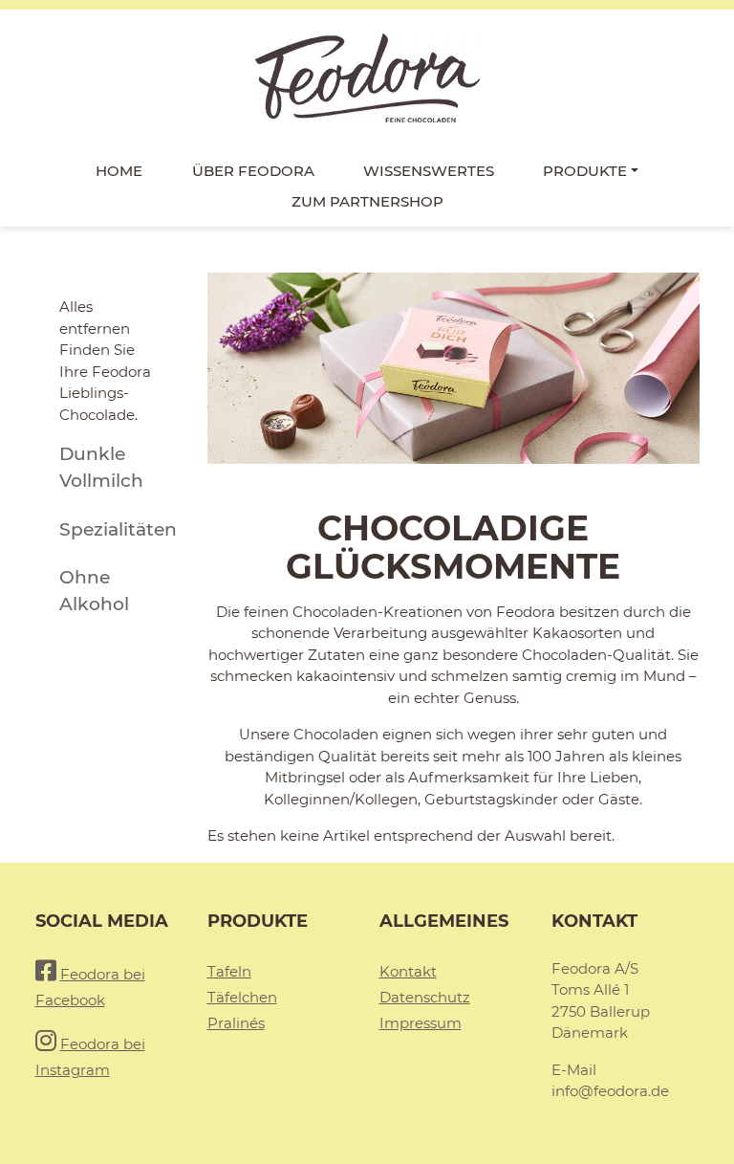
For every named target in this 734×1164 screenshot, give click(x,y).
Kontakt (408, 971)
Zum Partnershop (367, 201)
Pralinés (236, 1023)
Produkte (585, 171)
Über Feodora (253, 171)
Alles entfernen (94, 317)
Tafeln (229, 971)
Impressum (420, 1023)
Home (119, 171)
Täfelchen (242, 997)
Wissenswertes (428, 171)
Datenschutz (424, 997)
